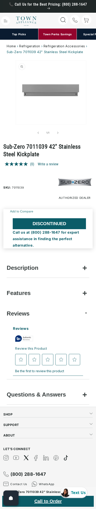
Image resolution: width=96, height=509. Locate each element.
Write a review (48, 164)
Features (19, 293)
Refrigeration (29, 46)
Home (11, 46)
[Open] (11, 498)
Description (22, 267)
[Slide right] (58, 133)
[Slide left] (38, 133)
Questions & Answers (36, 394)
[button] (5, 21)
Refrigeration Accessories (64, 46)
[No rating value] (17, 164)
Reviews (18, 313)
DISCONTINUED (49, 223)
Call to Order (48, 501)
